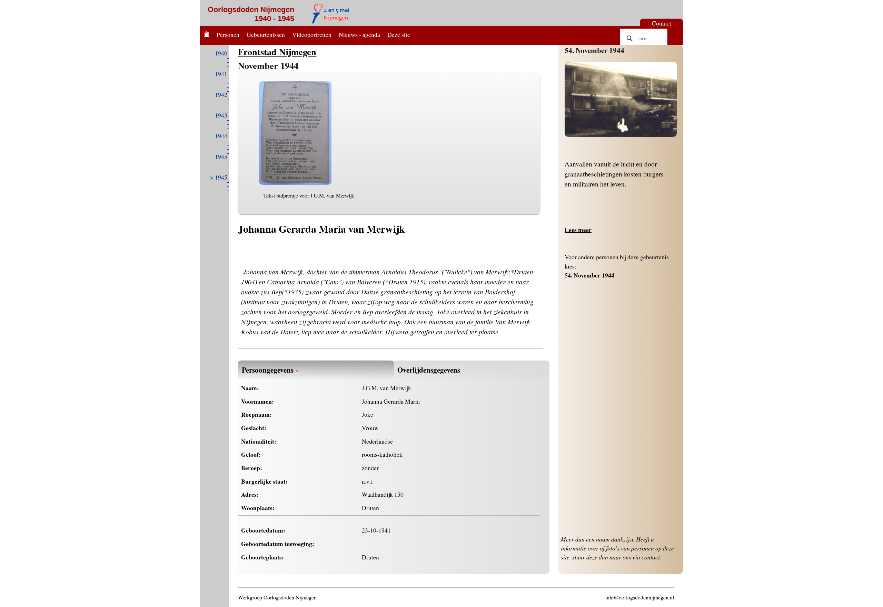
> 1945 (218, 177)
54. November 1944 (594, 50)
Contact (661, 23)
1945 (221, 156)
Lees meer (578, 229)
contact (651, 557)
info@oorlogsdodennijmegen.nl (639, 597)
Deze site (398, 34)
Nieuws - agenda (359, 34)
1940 (221, 53)
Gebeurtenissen (266, 34)
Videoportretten (311, 34)
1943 (221, 115)
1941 (221, 74)
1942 (221, 94)
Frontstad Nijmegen (277, 51)
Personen (228, 34)
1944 (221, 136)
